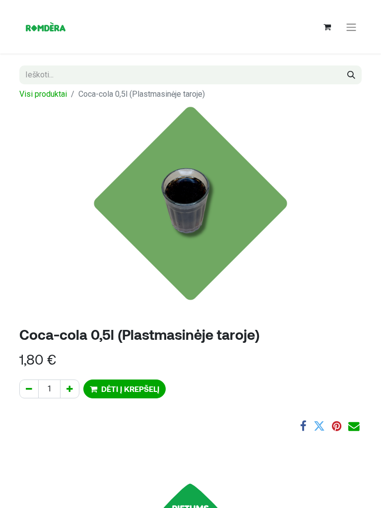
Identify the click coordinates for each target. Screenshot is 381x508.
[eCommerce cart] (327, 27)
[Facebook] (303, 426)
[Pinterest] (336, 426)
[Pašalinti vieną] (29, 389)
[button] (124, 389)
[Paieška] (351, 74)
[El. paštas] (354, 426)
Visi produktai (43, 94)
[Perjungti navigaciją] (351, 27)
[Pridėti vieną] (69, 389)
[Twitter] (319, 426)
